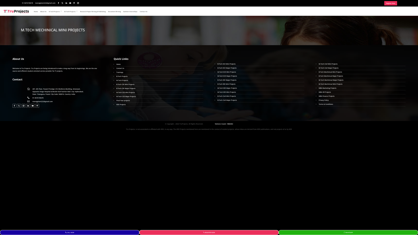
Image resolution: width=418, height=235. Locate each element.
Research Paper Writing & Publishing (93, 12)
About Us (43, 12)
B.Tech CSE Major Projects (125, 88)
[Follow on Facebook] (14, 106)
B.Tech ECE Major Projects (227, 68)
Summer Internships (130, 12)
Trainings (119, 72)
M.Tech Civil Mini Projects (328, 64)
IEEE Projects (121, 104)
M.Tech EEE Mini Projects (226, 92)
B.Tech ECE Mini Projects (226, 64)
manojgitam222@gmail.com (42, 101)
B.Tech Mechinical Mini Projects (330, 72)
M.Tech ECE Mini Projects (226, 72)
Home (36, 12)
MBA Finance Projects (327, 96)
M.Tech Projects (70, 12)
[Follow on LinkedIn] (28, 106)
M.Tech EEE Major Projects (227, 88)
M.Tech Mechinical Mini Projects (330, 84)
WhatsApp (349, 232)
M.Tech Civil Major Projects (329, 68)
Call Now (70, 232)
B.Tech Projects (54, 12)
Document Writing (114, 12)
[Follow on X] (19, 106)
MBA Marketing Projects (327, 88)
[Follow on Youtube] (33, 106)
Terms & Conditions (326, 104)
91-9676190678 (37, 98)
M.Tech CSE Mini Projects (125, 92)
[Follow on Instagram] (23, 106)
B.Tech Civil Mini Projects (226, 96)
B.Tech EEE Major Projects (226, 80)
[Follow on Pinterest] (37, 106)
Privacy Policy (324, 100)
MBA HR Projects (325, 92)
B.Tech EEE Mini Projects (226, 84)
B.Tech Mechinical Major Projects (331, 76)
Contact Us (143, 12)
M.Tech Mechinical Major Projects (331, 80)
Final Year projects (123, 100)
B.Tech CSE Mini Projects (125, 84)
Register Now (210, 232)
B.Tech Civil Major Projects (227, 100)
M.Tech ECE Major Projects (227, 76)
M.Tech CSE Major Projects (126, 96)
